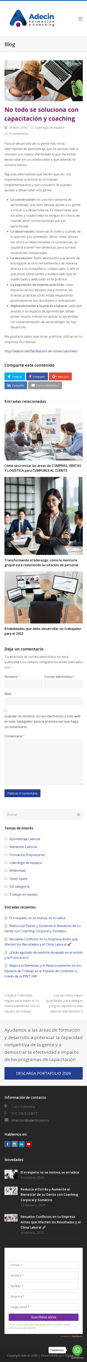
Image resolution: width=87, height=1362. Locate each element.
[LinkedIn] (22, 1144)
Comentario (14, 736)
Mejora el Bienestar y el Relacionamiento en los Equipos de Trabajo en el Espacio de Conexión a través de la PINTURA (42, 970)
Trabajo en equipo (24, 894)
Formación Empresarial (27, 855)
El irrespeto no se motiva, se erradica (37, 918)
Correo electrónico (59, 676)
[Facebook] (7, 1144)
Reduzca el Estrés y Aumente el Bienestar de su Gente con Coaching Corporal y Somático (49, 1194)
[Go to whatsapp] (77, 1350)
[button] (14, 376)
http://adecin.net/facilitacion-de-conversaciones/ (40, 351)
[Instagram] (15, 1144)
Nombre (11, 676)
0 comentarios (19, 133)
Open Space (19, 878)
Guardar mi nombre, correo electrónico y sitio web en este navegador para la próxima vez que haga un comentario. (42, 721)
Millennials (18, 870)
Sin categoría (19, 886)
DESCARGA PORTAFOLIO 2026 (43, 1073)
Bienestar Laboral (23, 847)
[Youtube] (29, 1144)
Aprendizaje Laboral (25, 839)
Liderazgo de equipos (50, 127)
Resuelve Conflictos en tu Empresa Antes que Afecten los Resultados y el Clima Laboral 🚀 (51, 1222)
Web (7, 694)
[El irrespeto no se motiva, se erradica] (11, 1174)
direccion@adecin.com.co (30, 1120)
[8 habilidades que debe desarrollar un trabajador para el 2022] (43, 597)
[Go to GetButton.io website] (77, 1358)
